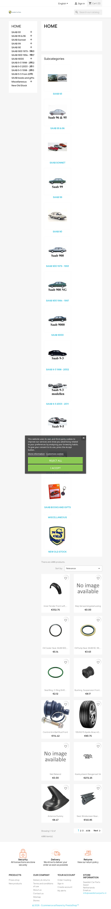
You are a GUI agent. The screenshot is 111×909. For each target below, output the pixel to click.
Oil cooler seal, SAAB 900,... (55, 648)
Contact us (38, 893)
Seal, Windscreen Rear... (88, 816)
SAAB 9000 (18, 58)
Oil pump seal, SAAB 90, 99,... (88, 648)
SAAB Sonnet (19, 39)
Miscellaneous (19, 81)
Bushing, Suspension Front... (88, 690)
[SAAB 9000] (57, 319)
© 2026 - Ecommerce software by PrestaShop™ (55, 905)
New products (15, 883)
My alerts (62, 890)
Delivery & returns (41, 880)
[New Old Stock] (57, 536)
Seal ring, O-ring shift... (55, 690)
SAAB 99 (16, 43)
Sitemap (37, 897)
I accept (55, 468)
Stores (36, 900)
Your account (66, 875)
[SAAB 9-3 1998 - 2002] (57, 353)
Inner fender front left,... (55, 606)
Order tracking (64, 880)
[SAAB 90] (57, 215)
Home (16, 26)
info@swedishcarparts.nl (94, 893)
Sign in (61, 883)
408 (88, 830)
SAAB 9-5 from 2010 (22, 74)
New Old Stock (19, 85)
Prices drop (14, 880)
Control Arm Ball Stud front (55, 732)
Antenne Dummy (55, 816)
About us (37, 890)
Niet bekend (55, 774)
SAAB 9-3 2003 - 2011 (23, 66)
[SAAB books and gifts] (57, 491)
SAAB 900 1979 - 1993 (23, 51)
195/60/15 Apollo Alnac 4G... (88, 732)
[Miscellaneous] (57, 513)
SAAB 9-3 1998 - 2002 (23, 62)
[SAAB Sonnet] (57, 146)
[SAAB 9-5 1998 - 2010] (57, 422)
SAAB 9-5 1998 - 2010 (23, 70)
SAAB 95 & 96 (19, 36)
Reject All (55, 460)
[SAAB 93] (57, 78)
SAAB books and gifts (23, 78)
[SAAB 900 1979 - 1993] (57, 250)
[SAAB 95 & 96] (57, 112)
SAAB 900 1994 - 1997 (23, 55)
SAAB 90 (16, 47)
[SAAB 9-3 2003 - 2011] (57, 388)
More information (36, 453)
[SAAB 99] (57, 181)
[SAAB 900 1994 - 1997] (57, 284)
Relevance (83, 568)
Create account (65, 887)
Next (97, 830)
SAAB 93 (16, 32)
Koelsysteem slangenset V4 (88, 774)
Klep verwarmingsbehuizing (88, 606)
